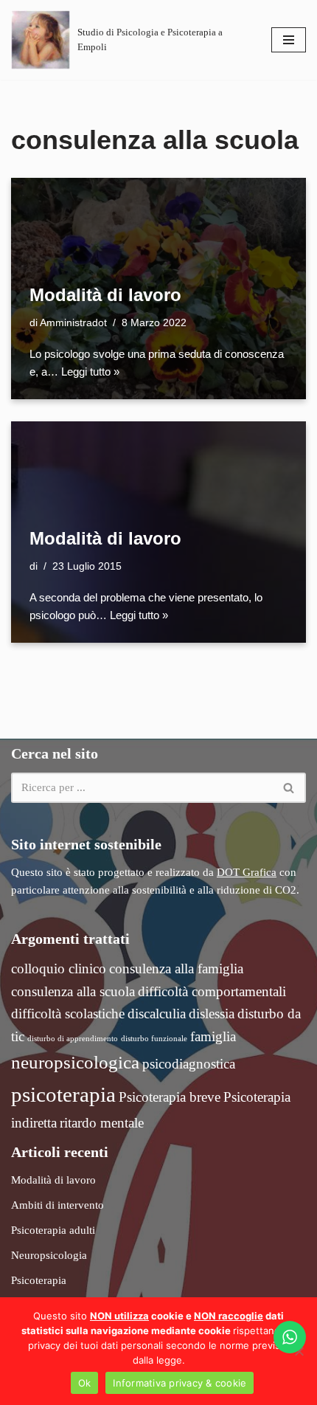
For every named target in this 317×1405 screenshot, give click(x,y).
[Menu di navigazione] (288, 39)
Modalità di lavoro (105, 295)
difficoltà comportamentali (212, 991)
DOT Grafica (246, 872)
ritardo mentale (102, 1122)
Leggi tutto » (90, 371)
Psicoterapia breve (169, 1097)
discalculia (157, 1013)
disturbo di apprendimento (72, 1039)
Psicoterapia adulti (53, 1230)
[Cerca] (289, 788)
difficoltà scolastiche (68, 1013)
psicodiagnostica (188, 1063)
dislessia (211, 1013)
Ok (84, 1383)
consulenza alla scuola (73, 991)
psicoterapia (63, 1094)
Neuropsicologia (49, 1255)
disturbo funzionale (154, 1039)
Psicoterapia (38, 1280)
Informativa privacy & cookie (179, 1383)
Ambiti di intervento (57, 1205)
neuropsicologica (75, 1062)
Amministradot (73, 322)
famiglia (213, 1036)
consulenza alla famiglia (176, 968)
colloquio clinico (58, 968)
